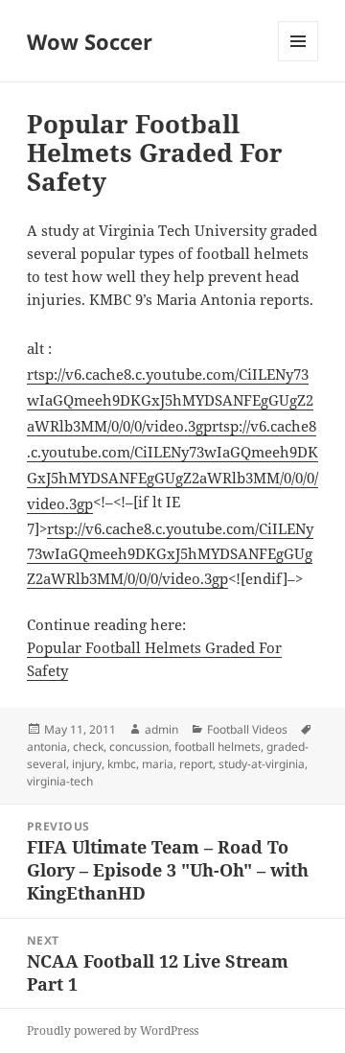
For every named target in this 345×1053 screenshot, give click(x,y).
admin (161, 729)
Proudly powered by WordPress (112, 1030)
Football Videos (247, 729)
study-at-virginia (261, 764)
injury (87, 764)
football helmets (217, 746)
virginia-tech (60, 781)
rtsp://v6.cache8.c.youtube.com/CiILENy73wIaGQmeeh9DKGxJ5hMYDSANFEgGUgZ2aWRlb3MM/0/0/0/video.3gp (170, 399)
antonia (47, 746)
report (196, 764)
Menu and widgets (298, 60)
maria (157, 764)
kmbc (121, 764)
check (88, 746)
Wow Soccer (89, 41)
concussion (139, 746)
